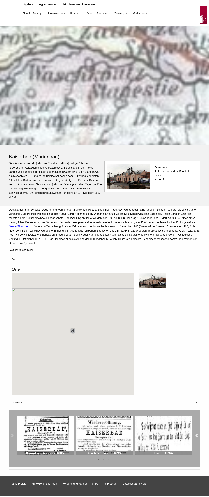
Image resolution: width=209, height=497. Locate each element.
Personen (75, 13)
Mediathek (139, 13)
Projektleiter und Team (44, 483)
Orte (89, 13)
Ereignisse (103, 13)
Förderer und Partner (75, 483)
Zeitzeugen (121, 13)
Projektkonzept (56, 13)
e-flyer (95, 483)
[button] (72, 331)
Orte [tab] (14, 259)
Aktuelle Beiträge (32, 13)
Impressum (110, 483)
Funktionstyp (161, 167)
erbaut (158, 175)
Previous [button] (12, 435)
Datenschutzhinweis (134, 483)
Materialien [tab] (17, 402)
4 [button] (113, 459)
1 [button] (98, 459)
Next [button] (197, 435)
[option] (45, 435)
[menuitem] (32, 16)
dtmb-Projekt (19, 483)
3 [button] (108, 459)
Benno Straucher (19, 226)
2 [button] (103, 459)
